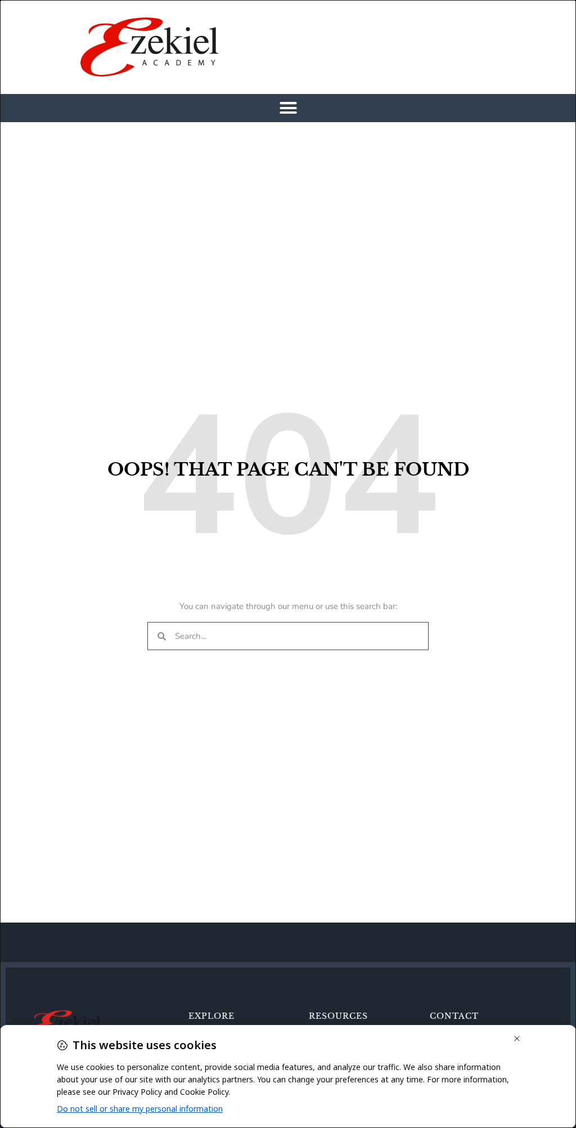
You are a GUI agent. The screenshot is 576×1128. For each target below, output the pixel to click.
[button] (288, 108)
